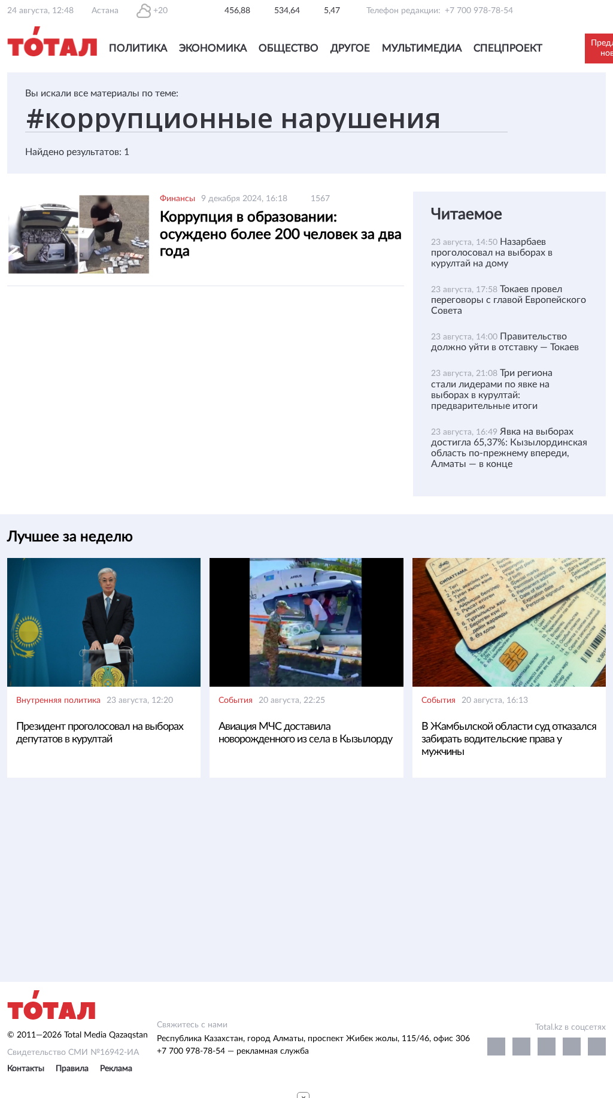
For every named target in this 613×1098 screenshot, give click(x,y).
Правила (72, 1068)
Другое (350, 48)
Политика (138, 48)
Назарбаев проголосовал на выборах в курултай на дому (492, 252)
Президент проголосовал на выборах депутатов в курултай (99, 733)
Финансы (177, 199)
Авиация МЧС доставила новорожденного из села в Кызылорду (305, 733)
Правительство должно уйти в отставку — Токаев (506, 342)
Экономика (213, 48)
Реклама (116, 1068)
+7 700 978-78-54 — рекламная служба (233, 1051)
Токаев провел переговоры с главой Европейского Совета (508, 300)
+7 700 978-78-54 (479, 11)
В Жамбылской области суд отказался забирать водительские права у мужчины (508, 739)
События (236, 700)
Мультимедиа (422, 48)
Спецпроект (508, 48)
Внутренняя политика (58, 700)
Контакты (25, 1068)
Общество (288, 48)
